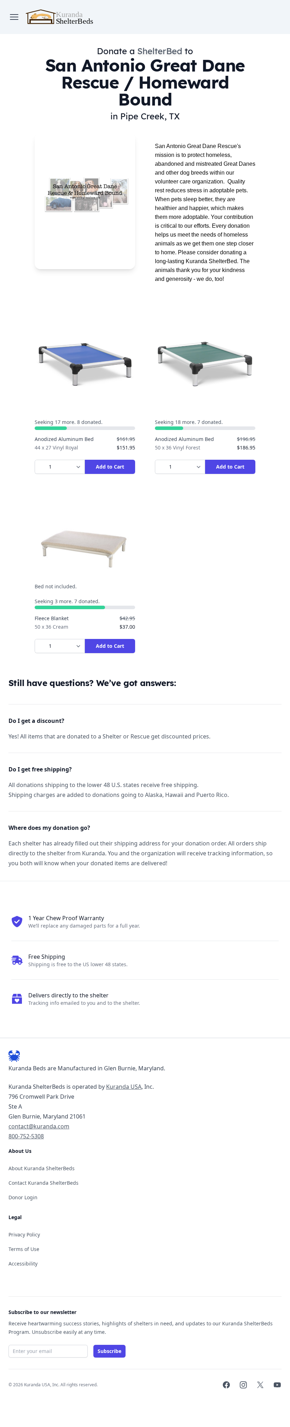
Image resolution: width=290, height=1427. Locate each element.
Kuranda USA (123, 1087)
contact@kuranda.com (38, 1126)
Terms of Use (23, 1249)
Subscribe (109, 1351)
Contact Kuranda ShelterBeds (43, 1182)
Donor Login (22, 1197)
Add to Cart (110, 466)
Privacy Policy (24, 1234)
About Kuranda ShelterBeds (41, 1168)
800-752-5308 (26, 1136)
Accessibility (22, 1263)
